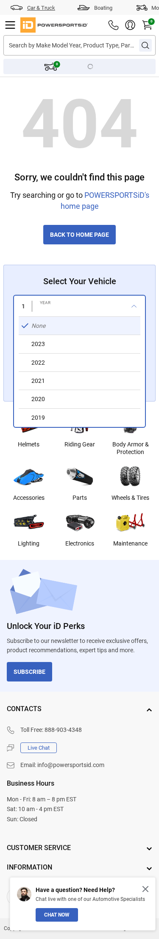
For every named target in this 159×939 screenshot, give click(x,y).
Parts (80, 497)
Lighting (28, 543)
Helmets (28, 444)
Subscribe (29, 671)
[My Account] (130, 25)
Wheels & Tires (130, 497)
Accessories (29, 497)
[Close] (145, 889)
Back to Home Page (79, 234)
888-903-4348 (63, 729)
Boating (103, 8)
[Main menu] (10, 25)
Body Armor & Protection (130, 448)
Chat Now (57, 915)
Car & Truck (41, 8)
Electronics (79, 543)
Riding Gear (79, 444)
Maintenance (130, 543)
